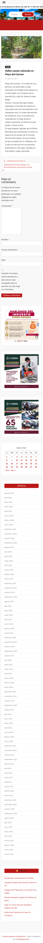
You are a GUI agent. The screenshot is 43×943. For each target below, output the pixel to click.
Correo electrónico (9, 250)
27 (31, 467)
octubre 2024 (9, 592)
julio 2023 (8, 660)
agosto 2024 (9, 601)
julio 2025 (8, 552)
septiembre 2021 (10, 759)
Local (8, 67)
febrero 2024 (9, 629)
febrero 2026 (9, 520)
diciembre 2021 (10, 746)
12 (26, 460)
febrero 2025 (9, 574)
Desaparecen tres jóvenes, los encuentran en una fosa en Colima (18, 166)
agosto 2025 (9, 547)
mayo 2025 (8, 561)
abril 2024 (8, 619)
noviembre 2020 (10, 804)
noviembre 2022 (10, 696)
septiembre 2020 (10, 813)
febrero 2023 (9, 683)
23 (12, 467)
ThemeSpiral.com (22, 939)
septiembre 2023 (10, 651)
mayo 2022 (8, 723)
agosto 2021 (9, 764)
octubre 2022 (9, 701)
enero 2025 (8, 579)
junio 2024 (8, 610)
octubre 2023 (9, 646)
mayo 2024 (8, 615)
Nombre (5, 240)
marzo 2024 (8, 624)
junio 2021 (8, 773)
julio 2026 (8, 498)
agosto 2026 (9, 493)
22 (7, 467)
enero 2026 (8, 525)
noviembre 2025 (10, 534)
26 (26, 467)
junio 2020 (8, 827)
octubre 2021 (9, 755)
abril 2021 (8, 782)
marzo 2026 (8, 516)
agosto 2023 (9, 656)
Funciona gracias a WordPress (13, 936)
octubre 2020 (9, 809)
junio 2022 (8, 719)
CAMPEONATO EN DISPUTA (15, 161)
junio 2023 (8, 665)
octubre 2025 (9, 538)
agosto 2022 (9, 710)
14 (36, 460)
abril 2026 (8, 511)
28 (36, 467)
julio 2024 (8, 606)
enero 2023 (8, 687)
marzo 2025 (8, 570)
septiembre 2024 (10, 597)
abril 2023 (8, 674)
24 (17, 467)
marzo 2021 (8, 786)
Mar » (13, 470)
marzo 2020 (8, 841)
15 (7, 464)
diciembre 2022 (10, 692)
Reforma (22, 870)
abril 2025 (8, 565)
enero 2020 (8, 850)
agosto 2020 (9, 818)
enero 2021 (8, 795)
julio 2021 (8, 768)
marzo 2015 (8, 854)
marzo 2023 (8, 678)
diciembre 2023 (10, 638)
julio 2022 (8, 714)
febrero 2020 (9, 845)
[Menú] (3, 2)
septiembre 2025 (10, 543)
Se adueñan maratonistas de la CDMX (18, 878)
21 (36, 464)
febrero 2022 (9, 737)
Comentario (6, 206)
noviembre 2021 (10, 750)
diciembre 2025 (10, 529)
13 (31, 460)
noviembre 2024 (10, 588)
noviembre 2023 (10, 642)
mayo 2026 (8, 507)
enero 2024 (8, 633)
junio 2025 (8, 556)
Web (3, 260)
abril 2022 (8, 728)
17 (17, 464)
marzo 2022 (8, 732)
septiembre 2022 (10, 705)
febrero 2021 (9, 791)
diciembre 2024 (10, 583)
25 (22, 467)
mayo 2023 (8, 669)
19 (26, 464)
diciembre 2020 (10, 800)
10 (17, 460)
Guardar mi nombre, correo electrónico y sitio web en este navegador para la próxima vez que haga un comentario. (10, 281)
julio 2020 (8, 823)
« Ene (6, 470)
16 (12, 464)
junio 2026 (8, 502)
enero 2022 (8, 741)
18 (22, 464)
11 (21, 460)
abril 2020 (8, 836)
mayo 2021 (8, 777)
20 (31, 464)
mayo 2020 (8, 832)
